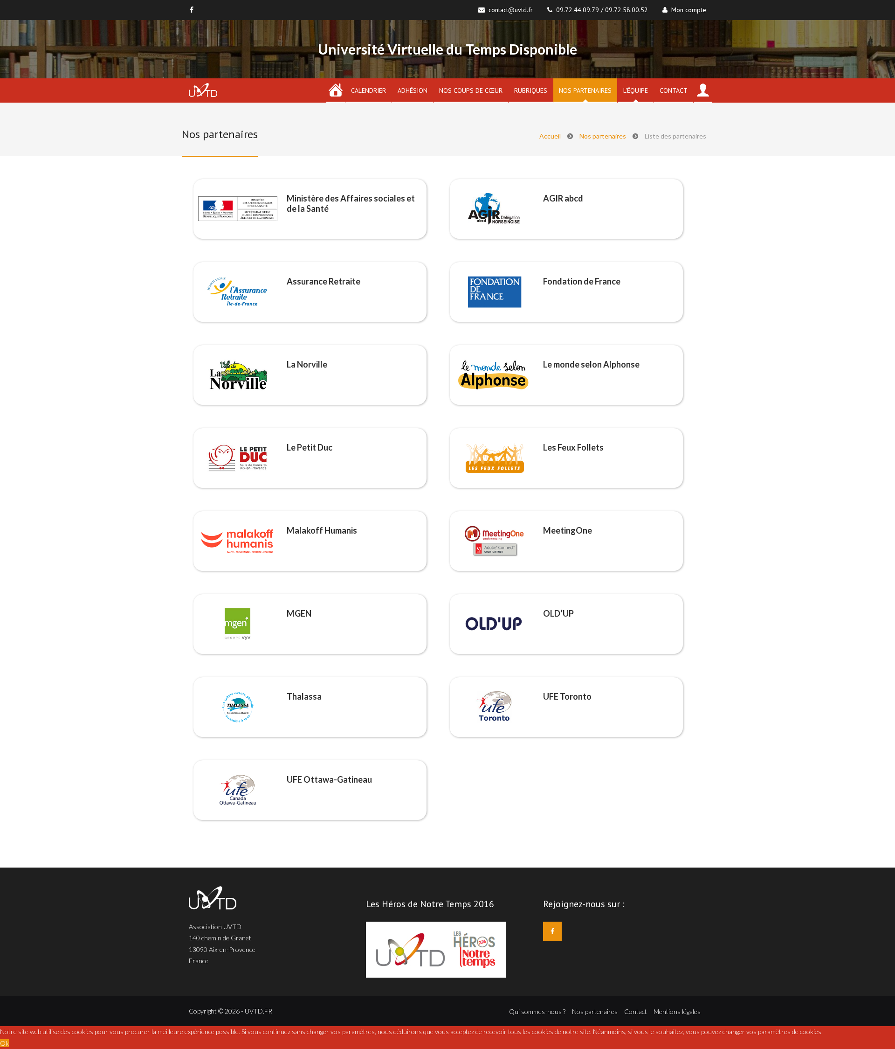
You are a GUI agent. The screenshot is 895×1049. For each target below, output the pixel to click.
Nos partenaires (585, 90)
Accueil (550, 136)
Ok (4, 1043)
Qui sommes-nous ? (537, 1011)
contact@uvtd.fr (511, 10)
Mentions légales (677, 1011)
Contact (674, 90)
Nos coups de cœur (471, 90)
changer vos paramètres (757, 1031)
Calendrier (368, 90)
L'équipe (635, 90)
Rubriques (530, 90)
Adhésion (412, 90)
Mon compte (687, 10)
